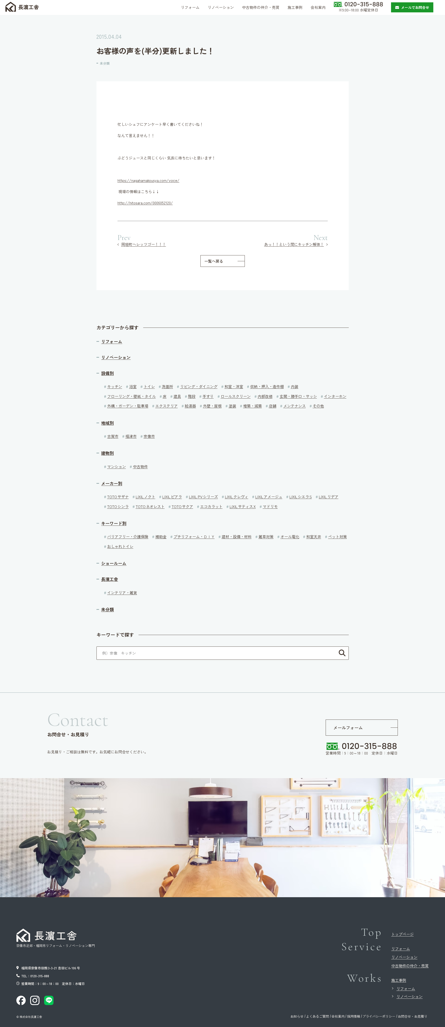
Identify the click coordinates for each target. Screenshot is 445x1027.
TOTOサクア (182, 506)
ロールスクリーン (236, 396)
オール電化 (290, 536)
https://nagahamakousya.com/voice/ (148, 180)
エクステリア (166, 406)
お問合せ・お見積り (412, 1016)
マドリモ (270, 506)
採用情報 (353, 1016)
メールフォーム (348, 727)
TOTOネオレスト (150, 506)
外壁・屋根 (212, 406)
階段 (192, 396)
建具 (177, 396)
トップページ (402, 934)
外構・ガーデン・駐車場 (127, 406)
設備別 (107, 373)
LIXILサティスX (243, 506)
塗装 (232, 406)
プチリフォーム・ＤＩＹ (194, 536)
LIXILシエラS (300, 496)
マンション (116, 466)
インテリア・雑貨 (122, 592)
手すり (208, 396)
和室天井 (313, 536)
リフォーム (111, 341)
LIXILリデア (328, 496)
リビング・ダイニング (198, 386)
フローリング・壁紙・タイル (131, 396)
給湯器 (190, 406)
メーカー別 (111, 483)
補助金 (161, 536)
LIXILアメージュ (268, 496)
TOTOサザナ (118, 496)
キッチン (114, 386)
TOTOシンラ (118, 506)
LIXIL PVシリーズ (203, 496)
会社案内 (338, 1016)
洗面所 (167, 386)
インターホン (335, 396)
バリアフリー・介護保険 (127, 536)
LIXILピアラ (172, 496)
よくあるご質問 (317, 1016)
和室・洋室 (233, 386)
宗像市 (149, 436)
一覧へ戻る (213, 261)
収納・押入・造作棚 (267, 386)
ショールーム (113, 563)
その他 (318, 406)
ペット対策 (337, 536)
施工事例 (398, 980)
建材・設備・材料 (237, 536)
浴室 (133, 386)
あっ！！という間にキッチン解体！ (294, 244)
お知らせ (296, 1016)
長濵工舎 (28, 7)
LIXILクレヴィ (236, 496)
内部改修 (265, 396)
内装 (294, 386)
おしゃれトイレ (120, 546)
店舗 (272, 406)
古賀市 (112, 436)
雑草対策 (266, 536)
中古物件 (140, 466)
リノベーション (116, 357)
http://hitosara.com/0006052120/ (145, 202)
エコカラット (211, 506)
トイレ (149, 386)
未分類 (105, 63)
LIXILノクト (145, 496)
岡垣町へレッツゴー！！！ (143, 244)
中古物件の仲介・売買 (410, 965)
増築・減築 (252, 406)
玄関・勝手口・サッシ (298, 396)
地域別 (107, 423)
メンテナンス (294, 406)
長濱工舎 (109, 579)
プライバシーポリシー (379, 1016)
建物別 (107, 453)
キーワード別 (113, 523)
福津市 (131, 436)
